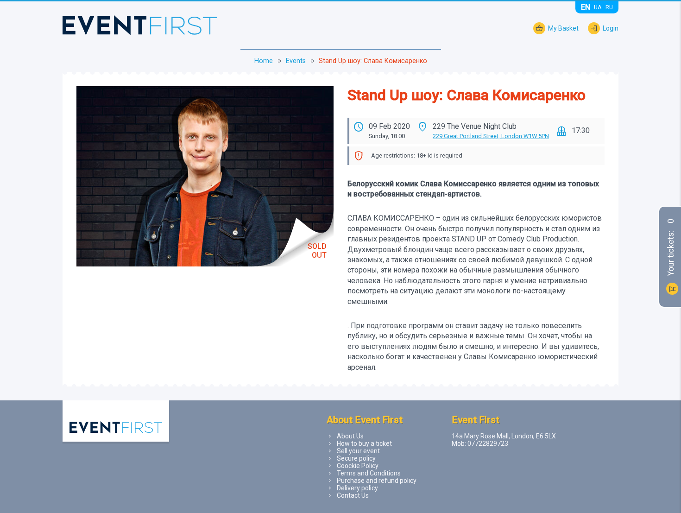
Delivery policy (357, 488)
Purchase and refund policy (376, 480)
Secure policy (356, 458)
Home (263, 61)
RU (609, 7)
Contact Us (353, 495)
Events (296, 61)
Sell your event (358, 451)
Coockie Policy (357, 465)
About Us (350, 436)
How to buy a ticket (364, 443)
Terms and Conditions (369, 473)
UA (598, 7)
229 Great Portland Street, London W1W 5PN (491, 136)
